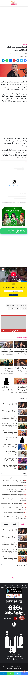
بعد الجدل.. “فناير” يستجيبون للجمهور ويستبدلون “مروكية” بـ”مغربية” (22, 388)
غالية (4, 666)
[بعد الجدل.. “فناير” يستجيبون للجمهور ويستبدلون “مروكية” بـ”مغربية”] (20, 381)
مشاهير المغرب (13, 309)
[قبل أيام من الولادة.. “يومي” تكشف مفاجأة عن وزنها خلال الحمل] (22, 454)
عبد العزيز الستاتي (12, 305)
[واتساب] (6, 60)
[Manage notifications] (24, 671)
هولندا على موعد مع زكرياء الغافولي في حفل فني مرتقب (10, 459)
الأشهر (14, 524)
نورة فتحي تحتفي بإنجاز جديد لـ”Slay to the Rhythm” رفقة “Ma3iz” (10, 466)
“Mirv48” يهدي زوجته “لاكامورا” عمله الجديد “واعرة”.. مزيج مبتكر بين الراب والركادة (7, 369)
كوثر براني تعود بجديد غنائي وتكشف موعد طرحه (20, 350)
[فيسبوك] (25, 60)
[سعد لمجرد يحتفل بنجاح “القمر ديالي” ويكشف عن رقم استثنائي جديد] (20, 362)
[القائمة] (2, 3)
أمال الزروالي (23, 54)
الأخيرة (22, 524)
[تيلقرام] (3, 60)
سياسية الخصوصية (17, 668)
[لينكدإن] (17, 60)
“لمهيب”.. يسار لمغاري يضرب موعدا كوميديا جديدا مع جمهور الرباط (10, 446)
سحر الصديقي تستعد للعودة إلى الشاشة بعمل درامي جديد (7, 351)
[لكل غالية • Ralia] (14, 3)
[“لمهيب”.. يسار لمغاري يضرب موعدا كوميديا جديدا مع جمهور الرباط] (22, 447)
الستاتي (22, 305)
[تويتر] (21, 60)
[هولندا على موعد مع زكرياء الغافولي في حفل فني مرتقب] (22, 461)
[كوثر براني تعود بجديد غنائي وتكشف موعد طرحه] (20, 344)
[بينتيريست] (14, 60)
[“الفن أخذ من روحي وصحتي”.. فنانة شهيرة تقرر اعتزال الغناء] (6, 381)
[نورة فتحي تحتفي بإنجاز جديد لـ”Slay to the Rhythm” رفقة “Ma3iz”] (22, 467)
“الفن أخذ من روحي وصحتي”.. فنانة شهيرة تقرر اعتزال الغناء (7, 387)
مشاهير (19, 41)
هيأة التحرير (9, 668)
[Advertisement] (14, 23)
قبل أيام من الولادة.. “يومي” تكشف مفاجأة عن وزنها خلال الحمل (10, 453)
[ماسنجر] (10, 60)
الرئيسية (24, 41)
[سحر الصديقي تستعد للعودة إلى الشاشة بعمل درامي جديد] (6, 344)
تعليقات (6, 524)
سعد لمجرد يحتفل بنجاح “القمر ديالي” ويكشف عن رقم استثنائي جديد (21, 368)
